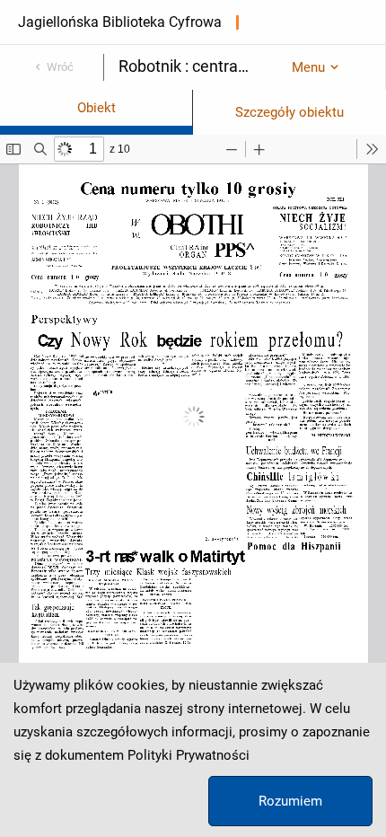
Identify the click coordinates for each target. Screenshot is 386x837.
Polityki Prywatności (188, 755)
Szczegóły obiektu (289, 112)
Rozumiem (290, 801)
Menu (308, 67)
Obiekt (96, 108)
